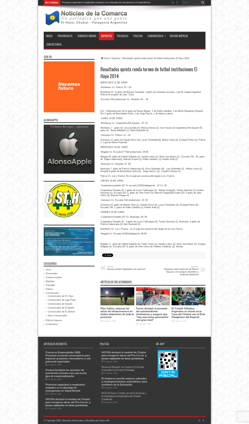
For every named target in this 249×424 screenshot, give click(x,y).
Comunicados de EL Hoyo (60, 296)
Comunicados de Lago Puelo (62, 300)
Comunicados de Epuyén (60, 304)
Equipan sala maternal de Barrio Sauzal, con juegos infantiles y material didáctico (181, 271)
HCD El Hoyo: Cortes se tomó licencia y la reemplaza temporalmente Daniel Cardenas (123, 396)
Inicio (49, 36)
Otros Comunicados (57, 315)
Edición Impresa (179, 36)
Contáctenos (53, 44)
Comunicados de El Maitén (61, 307)
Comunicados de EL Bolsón (61, 311)
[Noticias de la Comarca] (86, 23)
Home (107, 58)
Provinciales (65, 36)
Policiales (122, 36)
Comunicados (155, 36)
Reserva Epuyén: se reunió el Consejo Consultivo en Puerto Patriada (122, 368)
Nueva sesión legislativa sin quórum (126, 268)
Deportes (106, 36)
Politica (138, 36)
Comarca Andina (86, 36)
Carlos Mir (104, 420)
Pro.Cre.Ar (81, 402)
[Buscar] (202, 2)
